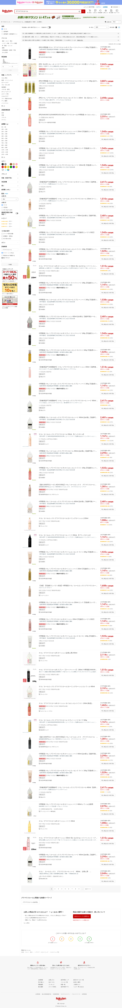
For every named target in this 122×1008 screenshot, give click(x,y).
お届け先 (4, 196)
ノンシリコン (5, 103)
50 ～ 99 (4, 127)
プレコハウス (44, 526)
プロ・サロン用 (6, 85)
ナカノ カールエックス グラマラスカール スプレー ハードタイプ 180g (63, 720)
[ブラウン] (11, 164)
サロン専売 (4, 78)
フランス (4, 117)
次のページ (88, 889)
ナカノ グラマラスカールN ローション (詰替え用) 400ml (58, 653)
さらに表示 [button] (5, 52)
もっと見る (26, 923)
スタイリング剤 (54, 952)
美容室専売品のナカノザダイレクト (50, 494)
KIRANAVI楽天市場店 (46, 276)
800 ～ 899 (4, 145)
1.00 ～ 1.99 (5, 150)
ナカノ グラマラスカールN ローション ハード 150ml (57, 821)
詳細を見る (80, 40)
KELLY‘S (43, 191)
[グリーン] (11, 167)
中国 (3, 115)
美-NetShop (44, 107)
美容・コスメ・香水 (27, 952)
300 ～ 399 (4, 134)
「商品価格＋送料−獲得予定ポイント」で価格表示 (34, 27)
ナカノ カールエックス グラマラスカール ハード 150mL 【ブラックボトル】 (65, 535)
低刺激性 (4, 87)
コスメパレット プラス (46, 711)
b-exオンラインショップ (47, 74)
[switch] (17, 213)
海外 (7, 193)
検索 (10, 70)
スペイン (4, 119)
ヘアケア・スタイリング (41, 952)
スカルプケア (5, 96)
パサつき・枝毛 (6, 89)
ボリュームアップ (6, 91)
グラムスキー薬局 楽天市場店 (48, 122)
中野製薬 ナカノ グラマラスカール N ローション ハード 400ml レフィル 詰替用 (66, 804)
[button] (115, 7)
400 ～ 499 (4, 136)
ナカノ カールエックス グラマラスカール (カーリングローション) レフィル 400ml (67, 686)
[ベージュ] (14, 164)
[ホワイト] (8, 164)
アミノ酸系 (4, 100)
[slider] (1, 63)
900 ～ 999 (4, 147)
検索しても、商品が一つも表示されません (36, 920)
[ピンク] (16, 164)
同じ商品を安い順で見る (108, 139)
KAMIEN (43, 91)
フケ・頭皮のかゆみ (7, 98)
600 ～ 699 (4, 140)
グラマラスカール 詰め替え (30, 902)
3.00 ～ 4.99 (5, 154)
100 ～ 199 (4, 129)
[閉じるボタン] (118, 33)
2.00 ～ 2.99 (5, 152)
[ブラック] (3, 164)
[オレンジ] (5, 167)
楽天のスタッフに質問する (81, 916)
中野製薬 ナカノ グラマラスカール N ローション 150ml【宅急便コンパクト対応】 (67, 232)
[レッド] (3, 167)
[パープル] (14, 167)
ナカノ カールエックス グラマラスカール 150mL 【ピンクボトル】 (62, 434)
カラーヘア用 (5, 94)
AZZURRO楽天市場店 (46, 57)
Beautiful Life (44, 878)
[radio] (2, 29)
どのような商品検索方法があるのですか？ (36, 917)
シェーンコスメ (45, 595)
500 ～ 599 (4, 138)
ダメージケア (5, 82)
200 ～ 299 (4, 131)
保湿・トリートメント (7, 80)
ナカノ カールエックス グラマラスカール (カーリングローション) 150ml (63, 518)
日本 (3, 113)
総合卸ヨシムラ (45, 444)
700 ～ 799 (4, 143)
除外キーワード (6, 258)
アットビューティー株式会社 (48, 811)
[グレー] (5, 164)
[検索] (83, 11)
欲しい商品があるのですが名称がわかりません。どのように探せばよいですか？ (45, 915)
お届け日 (4, 202)
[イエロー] (8, 167)
